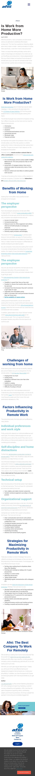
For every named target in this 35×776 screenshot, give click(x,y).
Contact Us (17, 739)
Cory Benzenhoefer (6, 684)
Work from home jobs (7, 107)
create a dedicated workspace (23, 464)
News (17, 737)
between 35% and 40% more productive (15, 180)
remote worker (18, 235)
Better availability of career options (14, 297)
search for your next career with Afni (20, 657)
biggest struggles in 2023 (19, 373)
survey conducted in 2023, (24, 213)
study (10, 395)
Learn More (19, 768)
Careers (17, 732)
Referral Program (17, 735)
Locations (17, 734)
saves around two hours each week (14, 315)
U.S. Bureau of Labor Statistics (11, 111)
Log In (18, 744)
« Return (17, 20)
